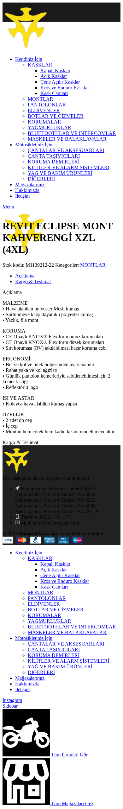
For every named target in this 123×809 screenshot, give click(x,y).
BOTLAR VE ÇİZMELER (56, 609)
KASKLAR (40, 558)
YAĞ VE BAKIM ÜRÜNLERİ (60, 666)
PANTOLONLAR (47, 598)
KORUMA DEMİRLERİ (53, 655)
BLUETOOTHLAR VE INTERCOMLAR (72, 626)
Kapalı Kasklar (55, 564)
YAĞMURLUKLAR (49, 621)
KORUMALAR (44, 615)
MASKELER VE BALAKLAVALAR (67, 632)
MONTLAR (93, 265)
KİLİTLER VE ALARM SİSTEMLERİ (68, 661)
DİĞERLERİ (41, 672)
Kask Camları (54, 586)
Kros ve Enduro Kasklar (64, 581)
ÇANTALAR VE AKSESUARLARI (66, 644)
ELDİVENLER (44, 604)
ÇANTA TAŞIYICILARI (54, 649)
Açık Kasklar (53, 569)
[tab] (67, 276)
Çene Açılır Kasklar (60, 575)
